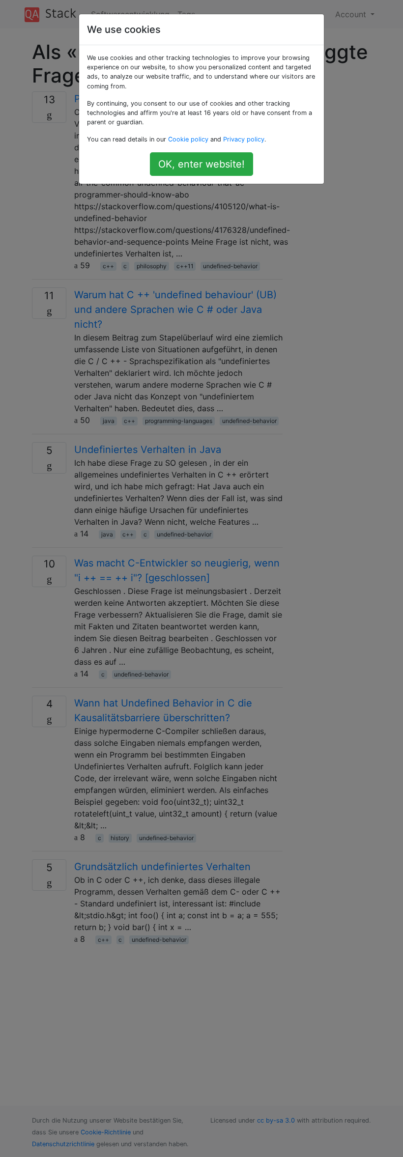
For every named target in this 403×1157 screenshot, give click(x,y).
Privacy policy (243, 139)
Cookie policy (188, 139)
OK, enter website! (201, 164)
